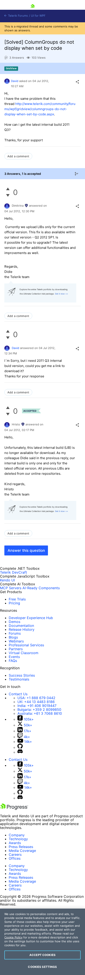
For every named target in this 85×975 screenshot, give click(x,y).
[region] (42, 942)
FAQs (13, 660)
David (14, 81)
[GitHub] (20, 747)
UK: (36, 702)
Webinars (16, 641)
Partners (16, 649)
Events (14, 657)
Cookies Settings (42, 967)
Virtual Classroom (23, 653)
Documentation (21, 625)
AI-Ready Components (41, 588)
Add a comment (18, 156)
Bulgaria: (39, 709)
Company (17, 835)
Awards (15, 843)
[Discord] (20, 752)
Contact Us (18, 694)
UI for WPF (38, 15)
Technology (18, 839)
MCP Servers (10, 588)
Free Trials (17, 599)
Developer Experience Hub (31, 618)
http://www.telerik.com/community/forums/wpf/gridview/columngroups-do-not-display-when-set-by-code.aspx (39, 109)
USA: (36, 698)
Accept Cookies (42, 955)
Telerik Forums (17, 15)
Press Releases (21, 847)
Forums (15, 633)
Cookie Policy (13, 937)
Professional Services (26, 645)
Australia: (39, 713)
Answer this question (26, 550)
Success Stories (22, 675)
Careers (15, 854)
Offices (14, 858)
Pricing (14, 603)
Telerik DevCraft (13, 572)
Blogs (13, 637)
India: (36, 706)
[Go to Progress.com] (14, 808)
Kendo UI (7, 580)
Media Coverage (22, 850)
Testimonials (19, 679)
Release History (21, 629)
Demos (14, 621)
